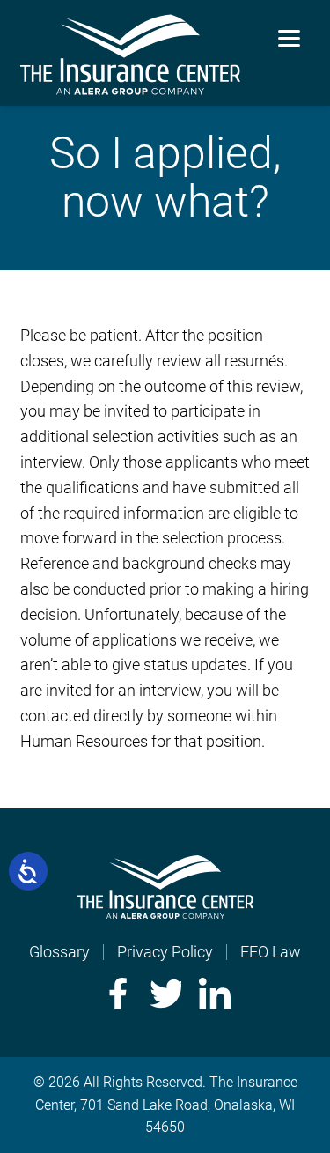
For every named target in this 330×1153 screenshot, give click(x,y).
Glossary (59, 951)
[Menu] (289, 37)
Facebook (116, 993)
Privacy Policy (165, 951)
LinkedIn (215, 993)
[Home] (165, 913)
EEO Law (270, 951)
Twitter (165, 993)
